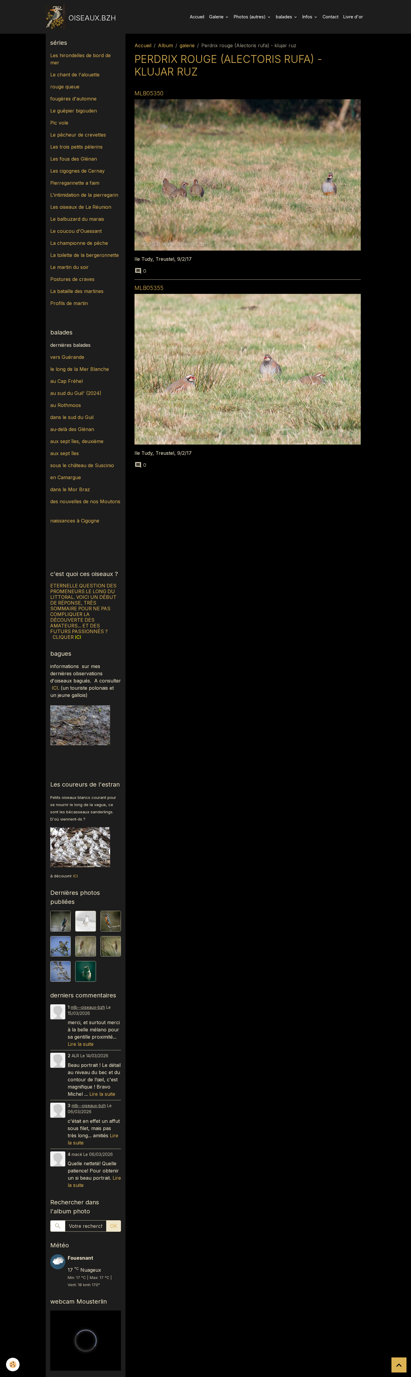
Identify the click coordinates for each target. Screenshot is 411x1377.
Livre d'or (353, 16)
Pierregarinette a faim (74, 183)
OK (113, 1226)
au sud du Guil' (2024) (75, 393)
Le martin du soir (69, 267)
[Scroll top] (398, 1364)
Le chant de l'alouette (75, 75)
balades (284, 16)
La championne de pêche (79, 243)
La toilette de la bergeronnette (84, 255)
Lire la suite (81, 1044)
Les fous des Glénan (73, 159)
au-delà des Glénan (72, 429)
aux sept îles (64, 453)
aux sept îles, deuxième (77, 441)
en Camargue (66, 477)
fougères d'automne (73, 99)
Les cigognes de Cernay (77, 171)
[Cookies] (13, 1364)
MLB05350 (148, 93)
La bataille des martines (77, 291)
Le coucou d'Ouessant (76, 231)
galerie (187, 45)
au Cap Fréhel (66, 381)
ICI (55, 688)
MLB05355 (148, 287)
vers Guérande (67, 357)
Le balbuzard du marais (77, 219)
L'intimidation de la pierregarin (84, 195)
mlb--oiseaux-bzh (88, 1007)
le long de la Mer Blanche (79, 369)
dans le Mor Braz (70, 489)
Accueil (197, 16)
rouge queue (64, 87)
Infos (308, 16)
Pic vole (60, 123)
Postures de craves (72, 279)
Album (165, 45)
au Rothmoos (65, 405)
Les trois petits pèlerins (76, 147)
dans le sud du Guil (72, 417)
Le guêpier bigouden (73, 111)
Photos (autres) (250, 16)
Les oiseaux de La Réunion (80, 207)
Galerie (217, 16)
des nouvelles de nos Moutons (85, 501)
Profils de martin (69, 303)
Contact (330, 16)
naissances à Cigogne (74, 521)
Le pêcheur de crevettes (78, 135)
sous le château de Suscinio (82, 465)
